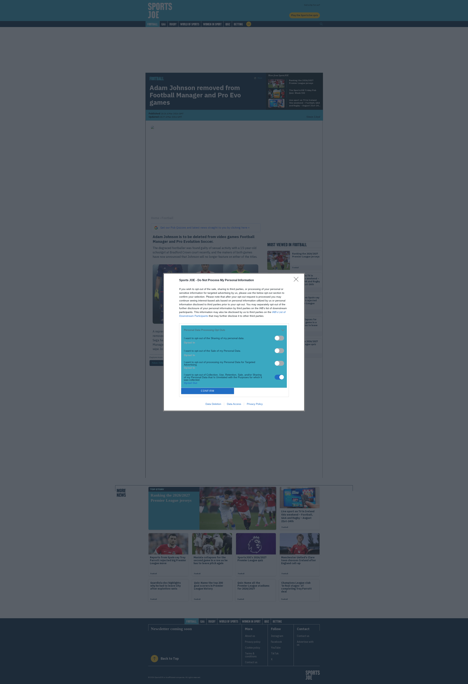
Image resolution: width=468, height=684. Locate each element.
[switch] (279, 338)
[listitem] (234, 330)
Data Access (234, 403)
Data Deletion (213, 403)
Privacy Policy (255, 403)
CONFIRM (207, 391)
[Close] (297, 280)
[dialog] (234, 342)
